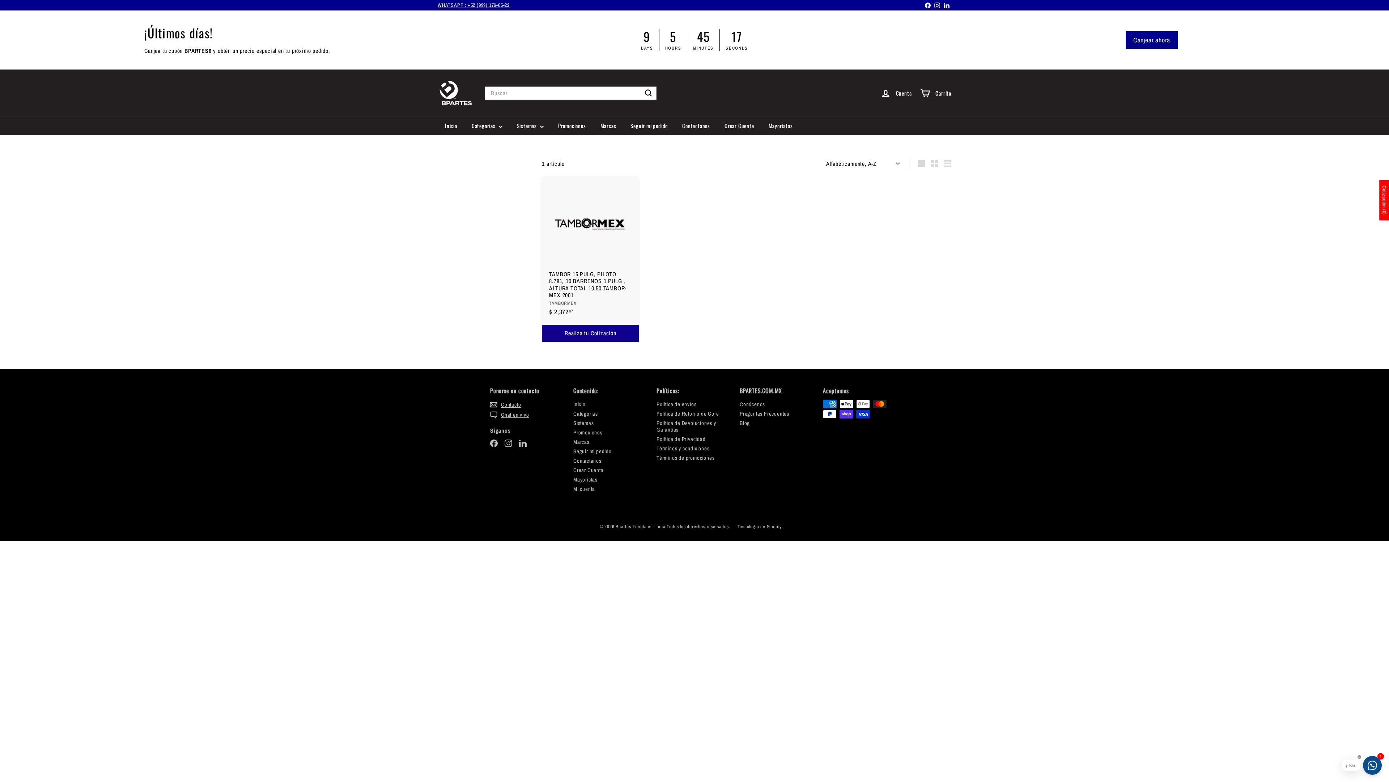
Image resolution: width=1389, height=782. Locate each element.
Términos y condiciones (683, 448)
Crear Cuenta (739, 126)
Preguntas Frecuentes (764, 413)
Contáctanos (696, 126)
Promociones (572, 126)
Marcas (608, 126)
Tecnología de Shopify (760, 527)
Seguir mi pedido (649, 126)
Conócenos (752, 404)
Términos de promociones (685, 458)
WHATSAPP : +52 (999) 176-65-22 (474, 5)
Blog (745, 423)
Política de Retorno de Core (688, 413)
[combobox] (571, 93)
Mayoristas (781, 126)
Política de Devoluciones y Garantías (686, 426)
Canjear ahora (1151, 40)
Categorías (484, 126)
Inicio (451, 126)
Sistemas (527, 126)
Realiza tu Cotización (590, 333)
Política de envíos (676, 404)
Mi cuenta (584, 489)
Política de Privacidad (681, 439)
